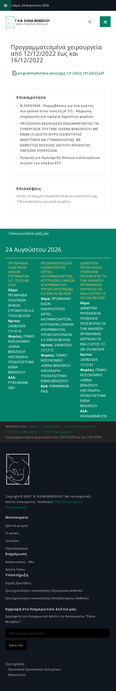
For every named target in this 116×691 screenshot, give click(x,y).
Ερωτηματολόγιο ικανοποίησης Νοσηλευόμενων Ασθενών (47, 598)
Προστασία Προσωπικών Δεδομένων (34, 669)
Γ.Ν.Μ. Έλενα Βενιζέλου (22, 432)
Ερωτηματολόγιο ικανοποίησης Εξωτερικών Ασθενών (44, 590)
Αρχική (34, 426)
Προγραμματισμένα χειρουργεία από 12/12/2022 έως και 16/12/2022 (56, 53)
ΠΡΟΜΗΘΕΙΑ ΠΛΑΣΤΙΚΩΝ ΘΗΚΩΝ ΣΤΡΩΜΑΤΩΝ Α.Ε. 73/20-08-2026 (18, 274)
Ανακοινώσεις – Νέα (19, 562)
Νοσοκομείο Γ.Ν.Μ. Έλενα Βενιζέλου (18, 469)
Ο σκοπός (12, 533)
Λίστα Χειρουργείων (78, 426)
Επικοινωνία (17, 675)
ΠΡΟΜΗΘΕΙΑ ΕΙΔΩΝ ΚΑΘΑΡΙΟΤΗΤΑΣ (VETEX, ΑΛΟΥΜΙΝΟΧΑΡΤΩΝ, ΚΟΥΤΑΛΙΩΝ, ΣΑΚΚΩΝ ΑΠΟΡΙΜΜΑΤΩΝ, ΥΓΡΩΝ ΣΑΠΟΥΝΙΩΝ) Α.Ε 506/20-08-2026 (58, 278)
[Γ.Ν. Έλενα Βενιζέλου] (28, 22)
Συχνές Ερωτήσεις (18, 583)
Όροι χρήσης (14, 664)
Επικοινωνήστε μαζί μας (29, 233)
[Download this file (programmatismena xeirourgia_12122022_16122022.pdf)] (15, 73)
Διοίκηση (12, 541)
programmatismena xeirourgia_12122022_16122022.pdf (61, 73)
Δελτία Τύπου (15, 569)
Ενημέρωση (51, 426)
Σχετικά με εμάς (16, 525)
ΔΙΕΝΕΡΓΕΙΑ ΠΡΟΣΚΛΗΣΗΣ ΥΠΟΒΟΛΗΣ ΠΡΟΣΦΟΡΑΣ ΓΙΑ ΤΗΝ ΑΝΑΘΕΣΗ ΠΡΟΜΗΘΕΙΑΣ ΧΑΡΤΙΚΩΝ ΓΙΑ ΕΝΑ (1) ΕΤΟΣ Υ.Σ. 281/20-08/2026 (93, 280)
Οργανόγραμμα (16, 548)
